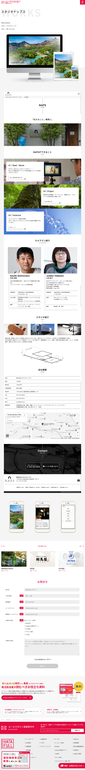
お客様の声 (44, 739)
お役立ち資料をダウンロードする (15, 698)
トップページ (29, 739)
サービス (57, 739)
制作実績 (28, 750)
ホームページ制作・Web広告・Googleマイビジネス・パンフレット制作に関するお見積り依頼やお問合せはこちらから (62, 711)
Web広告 (57, 746)
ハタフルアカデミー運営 (61, 761)
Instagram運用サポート (61, 750)
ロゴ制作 (57, 754)
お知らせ (76, 739)
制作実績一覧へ (42, 546)
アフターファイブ (45, 746)
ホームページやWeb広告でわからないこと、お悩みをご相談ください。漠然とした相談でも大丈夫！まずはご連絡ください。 (21, 711)
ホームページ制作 (59, 743)
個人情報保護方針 (40, 659)
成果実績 (28, 746)
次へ (4, 546)
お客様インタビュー (31, 757)
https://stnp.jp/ (5, 23)
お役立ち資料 (77, 754)
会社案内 (28, 743)
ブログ (42, 743)
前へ (81, 546)
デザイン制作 (58, 757)
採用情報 (76, 743)
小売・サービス (10, 29)
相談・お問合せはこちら (73, 765)
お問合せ (76, 750)
